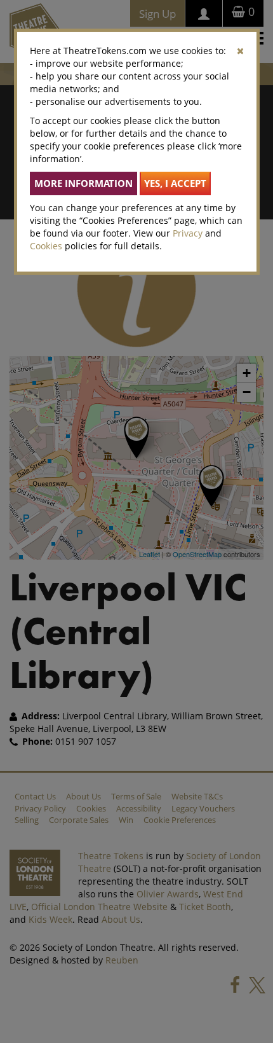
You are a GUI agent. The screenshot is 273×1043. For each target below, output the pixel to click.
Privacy (188, 233)
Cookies (46, 246)
